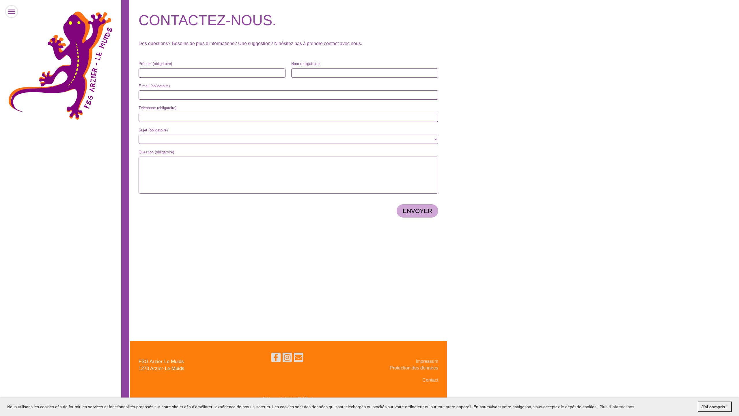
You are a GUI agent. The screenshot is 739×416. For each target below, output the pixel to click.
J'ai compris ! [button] (714, 406)
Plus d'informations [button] (617, 406)
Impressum (427, 361)
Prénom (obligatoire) (155, 64)
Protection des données (414, 367)
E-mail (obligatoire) (154, 86)
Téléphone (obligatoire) (157, 108)
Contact (430, 380)
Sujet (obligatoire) (153, 130)
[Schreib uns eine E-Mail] (298, 359)
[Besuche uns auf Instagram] (287, 359)
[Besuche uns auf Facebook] (276, 359)
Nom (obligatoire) (305, 64)
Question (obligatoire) (156, 152)
